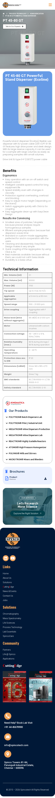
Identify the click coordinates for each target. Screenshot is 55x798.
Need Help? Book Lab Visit (18, 722)
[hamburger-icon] (50, 5)
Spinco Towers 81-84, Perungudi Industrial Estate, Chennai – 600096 (19, 765)
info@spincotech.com (16, 745)
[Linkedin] (6, 558)
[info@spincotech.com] (7, 736)
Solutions (9, 607)
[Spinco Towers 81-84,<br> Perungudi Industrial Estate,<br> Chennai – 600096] (7, 754)
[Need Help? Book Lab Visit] (7, 716)
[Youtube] (13, 558)
